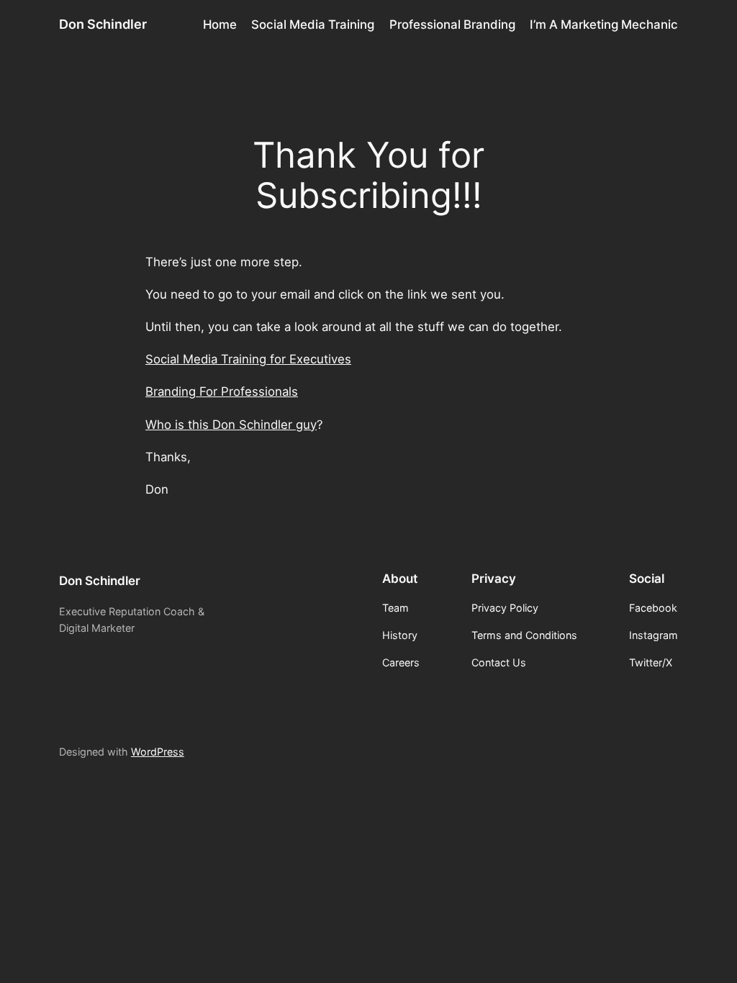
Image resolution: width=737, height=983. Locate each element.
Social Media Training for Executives (248, 359)
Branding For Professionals (221, 391)
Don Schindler (103, 24)
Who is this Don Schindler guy (231, 424)
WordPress (157, 752)
